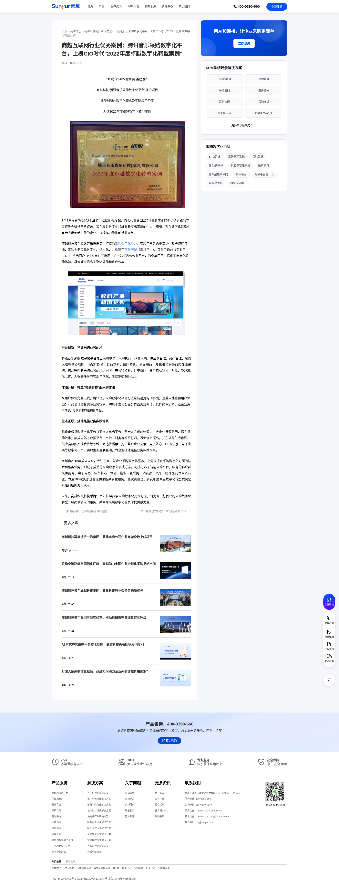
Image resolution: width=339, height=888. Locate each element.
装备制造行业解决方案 (99, 804)
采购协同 (224, 90)
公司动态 (130, 799)
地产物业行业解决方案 (99, 810)
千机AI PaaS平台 (61, 846)
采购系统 (257, 156)
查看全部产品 (59, 852)
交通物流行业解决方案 (99, 834)
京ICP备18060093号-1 (64, 878)
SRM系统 (214, 156)
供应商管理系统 (240, 165)
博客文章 (159, 793)
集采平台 (241, 174)
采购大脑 (56, 834)
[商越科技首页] (66, 6)
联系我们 (130, 810)
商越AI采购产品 (60, 793)
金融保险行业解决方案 (99, 840)
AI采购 (116, 868)
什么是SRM (216, 165)
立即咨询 (244, 43)
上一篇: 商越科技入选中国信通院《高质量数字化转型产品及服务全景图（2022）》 (104, 511)
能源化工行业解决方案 (99, 822)
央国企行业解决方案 (97, 793)
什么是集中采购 (218, 174)
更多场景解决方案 (244, 125)
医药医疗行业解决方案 (99, 828)
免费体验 (276, 6)
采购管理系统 (236, 156)
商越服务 (150, 6)
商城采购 (56, 816)
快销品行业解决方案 (97, 816)
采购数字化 (215, 183)
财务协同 (263, 90)
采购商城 (263, 101)
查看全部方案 (94, 852)
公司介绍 (130, 793)
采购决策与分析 (263, 113)
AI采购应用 (224, 113)
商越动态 (75, 31)
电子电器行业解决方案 (99, 799)
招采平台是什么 (264, 174)
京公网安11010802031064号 (92, 878)
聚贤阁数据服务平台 (62, 840)
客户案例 (133, 6)
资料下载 (159, 799)
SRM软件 (57, 868)
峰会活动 (159, 804)
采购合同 (224, 101)
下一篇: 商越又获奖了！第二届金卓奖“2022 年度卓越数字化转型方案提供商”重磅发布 (185, 511)
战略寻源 (56, 804)
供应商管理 (224, 78)
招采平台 (126, 868)
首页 (90, 6)
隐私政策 (130, 816)
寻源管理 (263, 78)
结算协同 (56, 828)
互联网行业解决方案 (97, 846)
